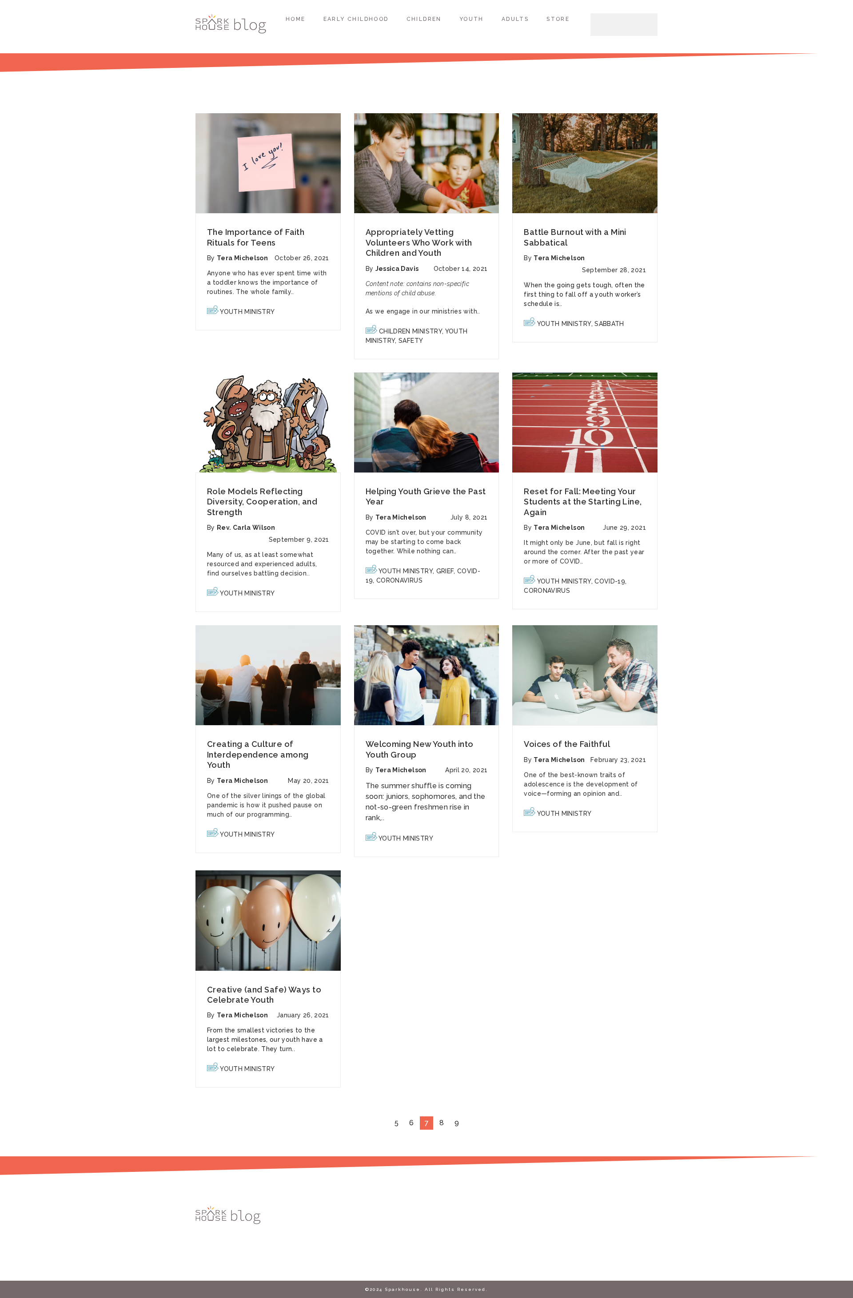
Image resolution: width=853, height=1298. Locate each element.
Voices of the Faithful (567, 744)
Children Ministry (410, 331)
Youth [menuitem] (471, 19)
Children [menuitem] (424, 19)
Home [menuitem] (296, 19)
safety (411, 340)
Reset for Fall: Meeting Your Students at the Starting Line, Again (583, 502)
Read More (268, 163)
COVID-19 (609, 581)
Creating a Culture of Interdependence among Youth (257, 754)
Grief (445, 571)
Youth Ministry (247, 311)
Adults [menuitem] (515, 19)
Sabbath (609, 323)
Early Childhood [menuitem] (356, 19)
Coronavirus (399, 580)
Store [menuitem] (558, 19)
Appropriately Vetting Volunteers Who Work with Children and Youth (419, 242)
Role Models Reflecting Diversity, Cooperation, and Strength (262, 502)
